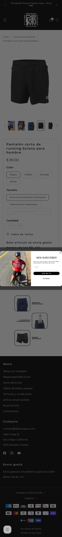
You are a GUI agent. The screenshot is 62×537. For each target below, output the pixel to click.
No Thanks (46, 278)
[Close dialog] (60, 253)
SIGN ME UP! (46, 273)
